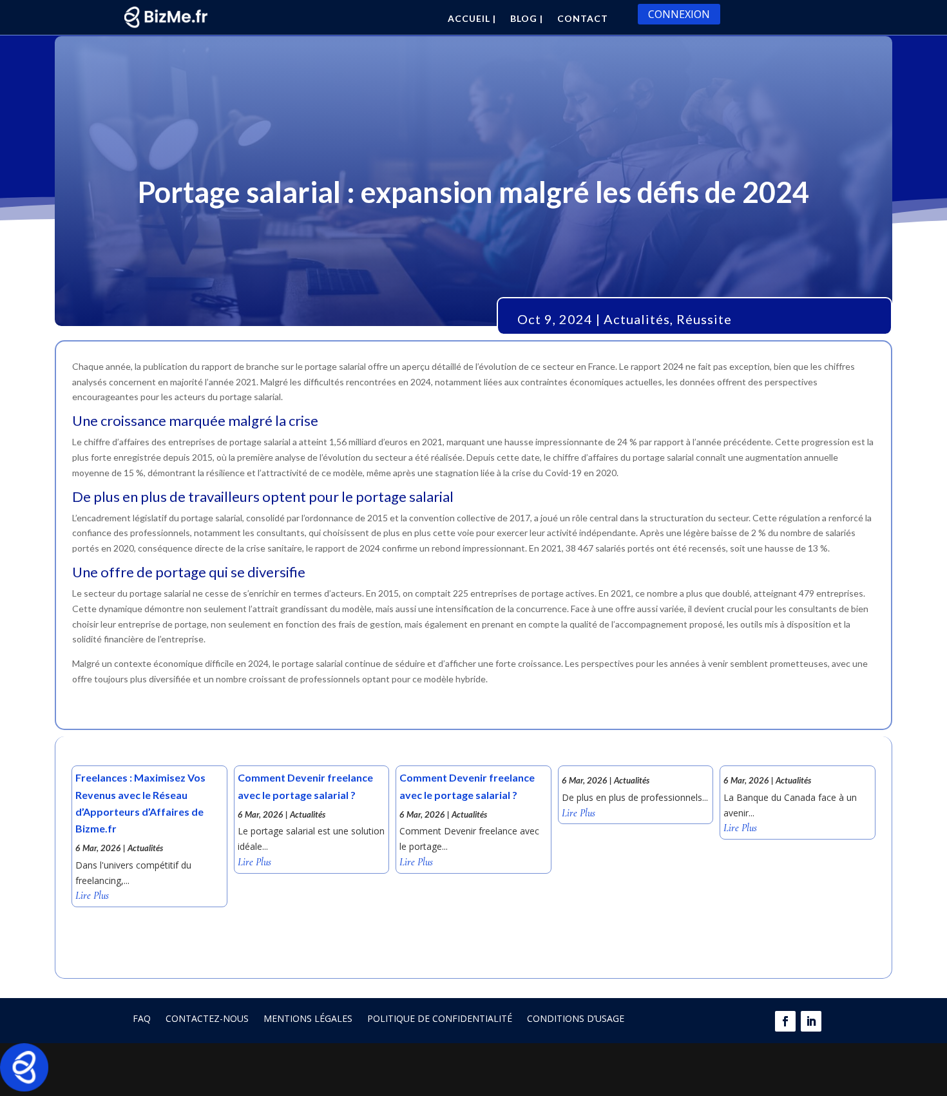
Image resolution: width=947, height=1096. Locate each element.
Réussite (704, 319)
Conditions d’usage (575, 1018)
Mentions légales (307, 1018)
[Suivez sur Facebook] (785, 1021)
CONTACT (582, 19)
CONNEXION (679, 14)
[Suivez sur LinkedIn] (811, 1021)
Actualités (637, 319)
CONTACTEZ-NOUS (207, 1018)
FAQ (142, 1018)
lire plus (92, 896)
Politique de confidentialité (439, 1018)
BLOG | (526, 19)
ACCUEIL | (472, 19)
